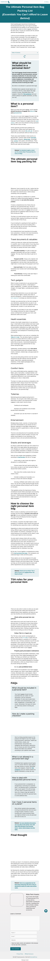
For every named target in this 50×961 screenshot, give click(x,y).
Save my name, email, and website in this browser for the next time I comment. (25, 943)
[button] (37, 52)
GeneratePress (33, 957)
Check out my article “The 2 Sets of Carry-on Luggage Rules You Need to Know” (25, 572)
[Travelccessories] (5, 2)
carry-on (32, 111)
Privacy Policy (20, 954)
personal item (18, 113)
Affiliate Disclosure (29, 954)
